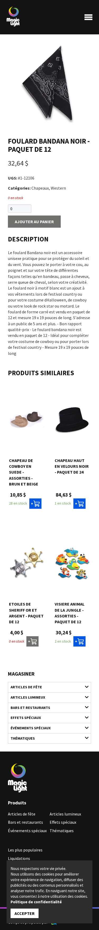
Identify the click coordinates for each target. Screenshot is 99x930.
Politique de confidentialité (36, 901)
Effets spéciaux (26, 717)
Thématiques (23, 738)
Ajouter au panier (34, 221)
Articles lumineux (28, 697)
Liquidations (19, 858)
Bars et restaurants (30, 707)
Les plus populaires (25, 850)
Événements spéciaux (31, 728)
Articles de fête (26, 687)
